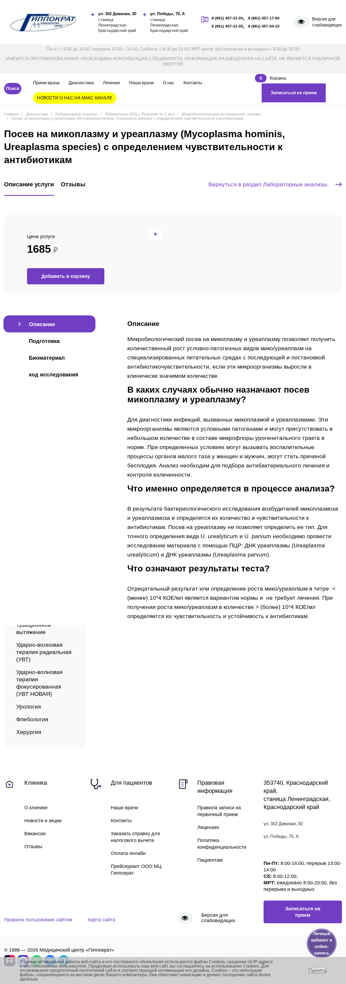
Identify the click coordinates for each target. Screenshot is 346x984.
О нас (168, 82)
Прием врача (46, 82)
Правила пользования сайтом (38, 919)
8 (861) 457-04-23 (264, 26)
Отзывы (33, 846)
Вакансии (35, 833)
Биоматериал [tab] (47, 358)
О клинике (36, 807)
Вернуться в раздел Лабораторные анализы (267, 184)
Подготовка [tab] (44, 341)
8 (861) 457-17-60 (264, 18)
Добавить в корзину (65, 276)
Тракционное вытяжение (33, 628)
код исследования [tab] (53, 375)
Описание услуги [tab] (29, 184)
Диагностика (81, 82)
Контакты (193, 82)
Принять (317, 970)
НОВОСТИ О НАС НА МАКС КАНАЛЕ (74, 98)
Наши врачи (141, 82)
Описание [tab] (42, 324)
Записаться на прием (294, 92)
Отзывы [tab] (73, 184)
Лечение (111, 82)
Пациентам (209, 860)
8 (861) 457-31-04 (227, 18)
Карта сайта (101, 919)
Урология (28, 706)
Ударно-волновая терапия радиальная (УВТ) (43, 652)
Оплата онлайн (128, 853)
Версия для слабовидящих (327, 22)
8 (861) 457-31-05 (227, 26)
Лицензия (208, 827)
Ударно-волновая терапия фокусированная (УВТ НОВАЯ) (39, 683)
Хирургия (28, 732)
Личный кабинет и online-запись (321, 943)
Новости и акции (43, 820)
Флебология (32, 719)
